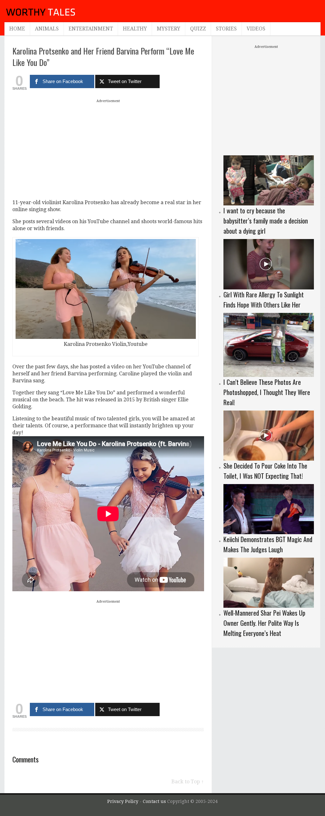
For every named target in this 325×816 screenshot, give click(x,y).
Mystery (168, 29)
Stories (226, 29)
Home (17, 29)
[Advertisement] (108, 149)
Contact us (155, 801)
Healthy (135, 29)
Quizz (198, 29)
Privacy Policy (122, 801)
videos (256, 29)
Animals (47, 29)
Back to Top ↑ (187, 782)
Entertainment (91, 29)
